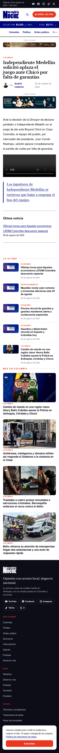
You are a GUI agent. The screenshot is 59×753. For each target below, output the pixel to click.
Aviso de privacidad (12, 720)
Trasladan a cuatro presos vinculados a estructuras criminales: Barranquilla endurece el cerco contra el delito (26, 503)
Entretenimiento (29, 284)
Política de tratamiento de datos (21, 736)
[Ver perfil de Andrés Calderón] (5, 85)
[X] (54, 4)
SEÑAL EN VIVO (45, 14)
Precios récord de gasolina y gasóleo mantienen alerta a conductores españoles (37, 311)
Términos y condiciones (14, 709)
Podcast (7, 654)
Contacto (7, 690)
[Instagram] (43, 4)
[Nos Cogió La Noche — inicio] (11, 14)
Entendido (29, 743)
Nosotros (7, 674)
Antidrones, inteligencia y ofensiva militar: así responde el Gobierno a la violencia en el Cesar (28, 457)
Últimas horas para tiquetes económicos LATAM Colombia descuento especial (38, 270)
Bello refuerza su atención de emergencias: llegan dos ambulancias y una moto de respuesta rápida (29, 550)
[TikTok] (49, 4)
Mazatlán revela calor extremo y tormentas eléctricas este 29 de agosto (38, 291)
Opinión (6, 649)
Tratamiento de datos (13, 714)
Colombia (14, 32)
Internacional (9, 644)
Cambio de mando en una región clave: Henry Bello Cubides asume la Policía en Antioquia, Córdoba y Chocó (37, 354)
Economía (26, 264)
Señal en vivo (9, 660)
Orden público (41, 32)
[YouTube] (33, 4)
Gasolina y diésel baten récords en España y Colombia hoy (34, 332)
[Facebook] (38, 4)
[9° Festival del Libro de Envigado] (29, 102)
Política (27, 32)
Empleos (7, 695)
